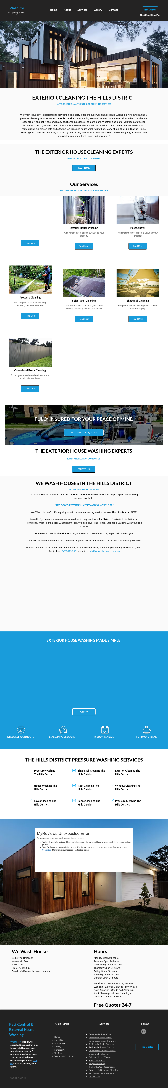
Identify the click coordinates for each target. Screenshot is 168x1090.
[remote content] (84, 593)
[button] (30, 243)
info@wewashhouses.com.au (34, 971)
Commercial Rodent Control (102, 1050)
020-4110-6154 (151, 15)
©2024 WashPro (18, 1078)
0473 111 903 (23, 968)
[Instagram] (143, 1031)
